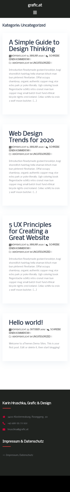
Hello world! (26, 323)
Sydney (52, 481)
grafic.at (35, 5)
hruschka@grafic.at (18, 429)
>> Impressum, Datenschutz (18, 455)
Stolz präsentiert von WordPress (20, 481)
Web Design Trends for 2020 (31, 137)
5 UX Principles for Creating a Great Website (30, 231)
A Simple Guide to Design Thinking (34, 46)
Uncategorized (42, 63)
